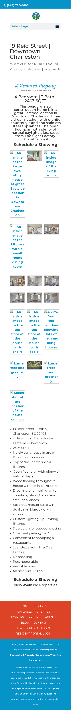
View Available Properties (35, 585)
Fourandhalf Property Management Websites (35, 655)
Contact (39, 622)
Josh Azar (20, 64)
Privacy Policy (49, 649)
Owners (17, 617)
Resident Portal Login (33, 633)
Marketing (36, 660)
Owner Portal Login (33, 628)
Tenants (40, 606)
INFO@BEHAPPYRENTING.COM (29, 688)
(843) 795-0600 (18, 5)
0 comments (52, 69)
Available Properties (33, 611)
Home (25, 606)
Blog (25, 622)
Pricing (34, 617)
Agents (50, 617)
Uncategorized (31, 69)
